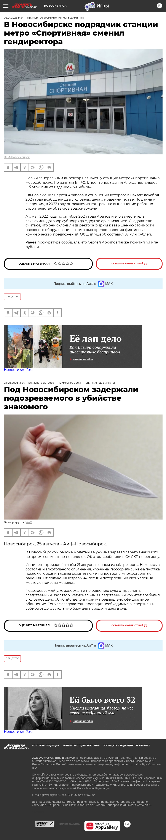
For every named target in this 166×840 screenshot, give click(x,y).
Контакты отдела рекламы (81, 745)
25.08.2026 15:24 (14, 382)
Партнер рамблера (69, 824)
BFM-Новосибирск (17, 157)
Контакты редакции (45, 745)
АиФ (29, 522)
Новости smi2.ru (18, 370)
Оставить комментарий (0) (129, 263)
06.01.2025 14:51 (14, 17)
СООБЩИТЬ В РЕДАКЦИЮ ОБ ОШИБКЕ (126, 745)
